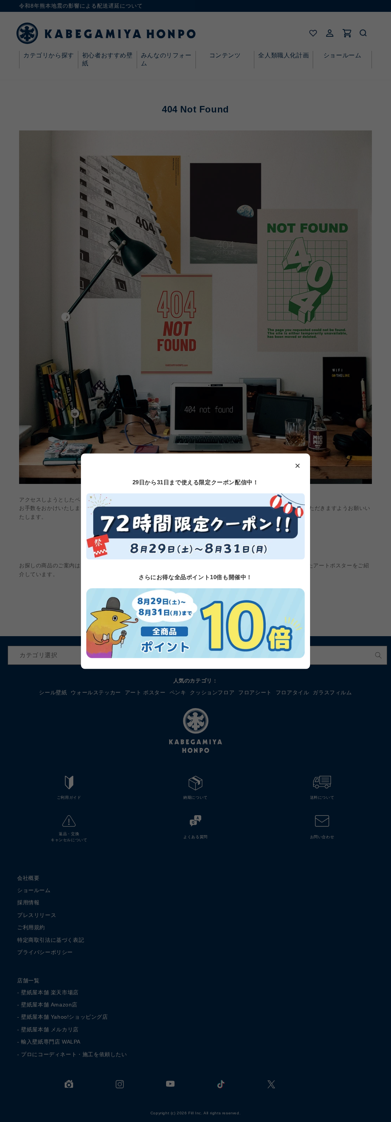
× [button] (298, 465)
